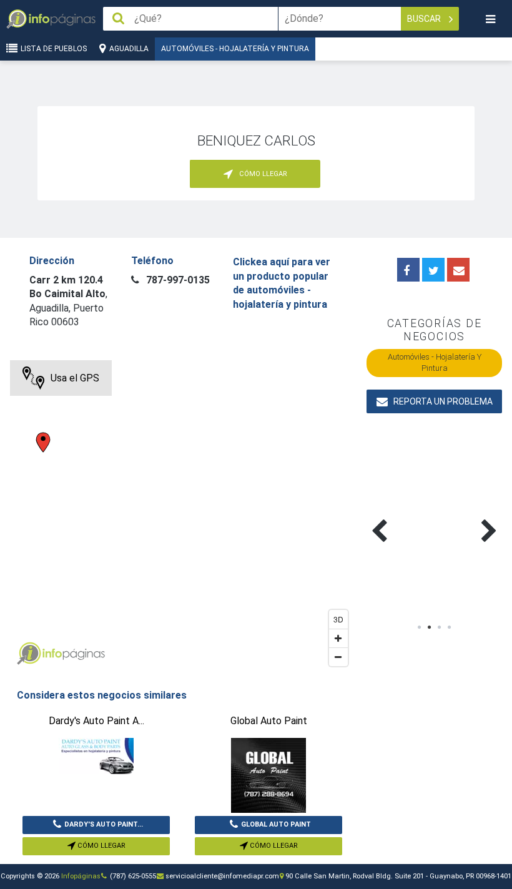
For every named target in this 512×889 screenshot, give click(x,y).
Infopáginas (81, 876)
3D (338, 619)
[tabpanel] (400, 516)
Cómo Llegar (101, 846)
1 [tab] (419, 627)
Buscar (425, 19)
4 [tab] (449, 627)
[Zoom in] (338, 638)
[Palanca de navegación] (490, 19)
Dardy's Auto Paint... (103, 824)
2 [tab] (429, 627)
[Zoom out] (338, 656)
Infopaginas (28, 653)
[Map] (182, 516)
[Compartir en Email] (458, 270)
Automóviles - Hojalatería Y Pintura (235, 48)
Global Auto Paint (276, 824)
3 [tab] (439, 627)
